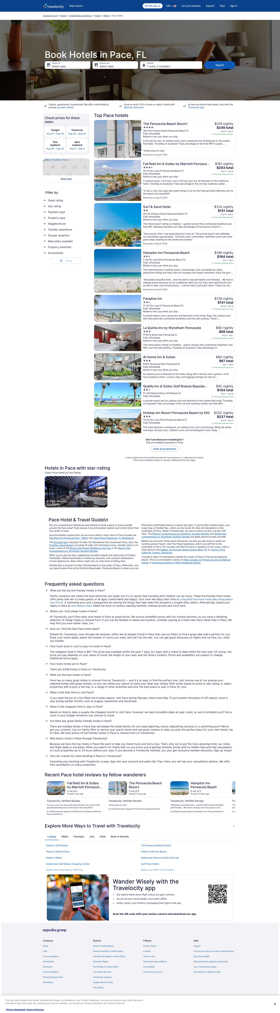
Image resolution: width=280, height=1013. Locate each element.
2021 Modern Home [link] (81, 605)
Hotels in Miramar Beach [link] (154, 851)
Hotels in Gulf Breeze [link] (57, 845)
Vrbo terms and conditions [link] (155, 961)
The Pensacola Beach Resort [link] (156, 845)
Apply (66, 260)
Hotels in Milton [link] (54, 857)
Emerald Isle (60, 542)
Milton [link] (106, 15)
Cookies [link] (147, 951)
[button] (140, 825)
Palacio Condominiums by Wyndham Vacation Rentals (180, 533)
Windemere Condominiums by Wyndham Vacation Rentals (183, 535)
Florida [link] (97, 15)
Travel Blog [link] (98, 987)
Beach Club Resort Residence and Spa (90, 548)
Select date (59, 66)
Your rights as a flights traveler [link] (207, 972)
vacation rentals (65, 107)
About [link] (45, 946)
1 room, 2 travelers (158, 66)
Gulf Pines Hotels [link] (150, 863)
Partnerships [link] (48, 961)
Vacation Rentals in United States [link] (108, 951)
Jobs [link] (45, 951)
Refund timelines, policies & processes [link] (210, 961)
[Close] (274, 1003)
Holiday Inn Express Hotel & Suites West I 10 (183, 549)
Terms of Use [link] (149, 956)
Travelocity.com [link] (50, 15)
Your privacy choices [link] (152, 972)
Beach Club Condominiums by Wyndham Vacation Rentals (89, 549)
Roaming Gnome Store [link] (53, 977)
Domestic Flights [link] (100, 961)
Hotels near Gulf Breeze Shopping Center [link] (68, 863)
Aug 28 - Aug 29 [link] (77, 133)
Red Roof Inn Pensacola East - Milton (68, 538)
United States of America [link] (80, 15)
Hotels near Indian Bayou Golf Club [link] (64, 870)
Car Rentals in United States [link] (105, 966)
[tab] (52, 836)
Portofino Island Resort (61, 545)
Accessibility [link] (149, 966)
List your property (191, 5)
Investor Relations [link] (51, 972)
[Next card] (231, 798)
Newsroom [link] (47, 966)
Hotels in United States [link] (103, 946)
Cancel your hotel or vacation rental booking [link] (213, 951)
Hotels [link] (63, 15)
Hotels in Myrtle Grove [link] (57, 851)
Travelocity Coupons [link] (102, 977)
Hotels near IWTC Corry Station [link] (157, 870)
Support (210, 5)
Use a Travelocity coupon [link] (205, 966)
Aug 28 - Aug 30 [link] (55, 148)
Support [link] (197, 946)
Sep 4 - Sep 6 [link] (77, 148)
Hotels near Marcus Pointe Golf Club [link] (160, 857)
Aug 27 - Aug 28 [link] (55, 133)
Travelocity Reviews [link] (102, 972)
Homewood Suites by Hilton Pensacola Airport (176, 562)
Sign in (233, 5)
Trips (222, 5)
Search (220, 65)
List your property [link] (51, 956)
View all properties (164, 448)
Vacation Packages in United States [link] (109, 956)
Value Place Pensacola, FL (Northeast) (113, 538)
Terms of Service (35, 1009)
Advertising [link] (48, 982)
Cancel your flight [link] (201, 956)
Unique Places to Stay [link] (103, 982)
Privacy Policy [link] (149, 946)
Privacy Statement (15, 1009)
